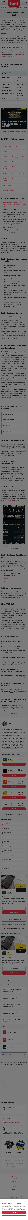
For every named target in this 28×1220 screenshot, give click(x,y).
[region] (14, 1209)
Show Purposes (14, 1217)
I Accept (14, 1212)
